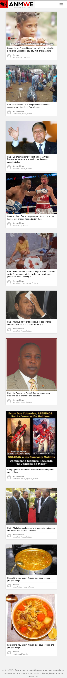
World (29, 113)
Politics (29, 168)
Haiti (18, 168)
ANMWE (9, 670)
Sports (25, 225)
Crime (18, 113)
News (24, 113)
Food (25, 587)
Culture (19, 57)
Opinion (29, 478)
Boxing (19, 225)
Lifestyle (26, 57)
